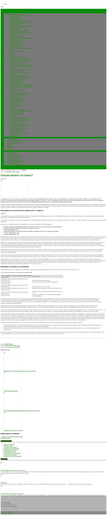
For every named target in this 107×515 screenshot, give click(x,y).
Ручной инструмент (16, 96)
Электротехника (11, 73)
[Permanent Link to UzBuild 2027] (4, 481)
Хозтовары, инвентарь (16, 105)
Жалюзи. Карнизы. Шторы (17, 57)
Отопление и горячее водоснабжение (20, 69)
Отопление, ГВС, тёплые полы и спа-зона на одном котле (20, 371)
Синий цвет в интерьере (11, 391)
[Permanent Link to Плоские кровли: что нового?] (15, 196)
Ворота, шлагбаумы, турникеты (19, 100)
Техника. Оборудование (14, 82)
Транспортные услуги (16, 131)
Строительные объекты (16, 114)
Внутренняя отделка (13, 160)
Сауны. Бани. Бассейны (16, 70)
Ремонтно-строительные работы (19, 125)
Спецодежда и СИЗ (15, 103)
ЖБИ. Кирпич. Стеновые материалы (20, 15)
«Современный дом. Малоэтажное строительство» (13, 470)
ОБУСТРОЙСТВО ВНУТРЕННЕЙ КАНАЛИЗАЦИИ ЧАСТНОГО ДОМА (22, 410)
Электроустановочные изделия (19, 76)
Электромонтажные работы (18, 130)
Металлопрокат (14, 24)
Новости (6, 137)
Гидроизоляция (14, 42)
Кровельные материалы (17, 36)
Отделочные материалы (14, 45)
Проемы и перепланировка (15, 157)
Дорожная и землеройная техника (20, 118)
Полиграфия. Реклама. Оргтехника (20, 133)
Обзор (8, 149)
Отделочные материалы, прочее (19, 61)
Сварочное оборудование (17, 90)
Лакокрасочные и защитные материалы (21, 38)
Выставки (6, 166)
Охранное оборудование (17, 99)
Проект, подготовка (12, 152)
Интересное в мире (12, 139)
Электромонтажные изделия (18, 78)
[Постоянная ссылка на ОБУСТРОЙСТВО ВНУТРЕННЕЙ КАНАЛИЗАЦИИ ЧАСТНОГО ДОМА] (13, 409)
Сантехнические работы (17, 128)
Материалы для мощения (17, 23)
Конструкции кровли (14, 347)
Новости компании (12, 143)
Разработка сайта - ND (7, 513)
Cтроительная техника (13, 163)
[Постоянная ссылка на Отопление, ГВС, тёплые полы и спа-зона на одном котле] (13, 369)
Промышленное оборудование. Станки (21, 85)
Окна (11, 55)
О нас (5, 4)
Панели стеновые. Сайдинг (18, 51)
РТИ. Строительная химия (17, 44)
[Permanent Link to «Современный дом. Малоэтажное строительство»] (4, 469)
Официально (10, 146)
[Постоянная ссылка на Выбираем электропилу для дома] (13, 429)
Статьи (6, 151)
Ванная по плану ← (6, 438)
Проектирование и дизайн (17, 124)
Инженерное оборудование (15, 63)
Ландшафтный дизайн (16, 112)
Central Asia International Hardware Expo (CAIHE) (12, 493)
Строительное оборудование (18, 121)
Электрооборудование (16, 81)
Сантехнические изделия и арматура (21, 64)
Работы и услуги (11, 122)
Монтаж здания (11, 154)
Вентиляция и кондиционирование (20, 72)
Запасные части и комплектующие (20, 87)
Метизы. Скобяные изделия (18, 27)
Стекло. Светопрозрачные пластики (20, 32)
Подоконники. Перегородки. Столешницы (22, 58)
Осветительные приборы (17, 75)
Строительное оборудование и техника (21, 84)
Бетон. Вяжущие (14, 17)
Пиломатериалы (15, 29)
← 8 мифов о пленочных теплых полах (12, 436)
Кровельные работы (16, 127)
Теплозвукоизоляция (16, 39)
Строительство (11, 108)
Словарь (6, 167)
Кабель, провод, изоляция (17, 79)
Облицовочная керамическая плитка (20, 48)
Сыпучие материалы (16, 18)
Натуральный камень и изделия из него (21, 21)
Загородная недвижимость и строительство (22, 111)
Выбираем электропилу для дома (13, 430)
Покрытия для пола (15, 47)
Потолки (12, 53)
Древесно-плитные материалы (19, 30)
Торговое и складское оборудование (20, 60)
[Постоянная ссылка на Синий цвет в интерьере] (13, 389)
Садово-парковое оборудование (19, 109)
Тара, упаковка (14, 106)
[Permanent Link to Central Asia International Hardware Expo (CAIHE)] (4, 492)
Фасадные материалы (16, 41)
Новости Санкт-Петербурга (14, 142)
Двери (12, 54)
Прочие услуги (14, 134)
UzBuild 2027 (4, 482)
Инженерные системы (13, 158)
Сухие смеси (13, 35)
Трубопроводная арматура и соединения (22, 66)
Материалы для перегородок (18, 20)
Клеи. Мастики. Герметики (17, 33)
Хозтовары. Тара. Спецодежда (15, 102)
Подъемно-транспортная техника (19, 120)
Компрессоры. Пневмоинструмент (20, 93)
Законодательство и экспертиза (16, 164)
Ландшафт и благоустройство (15, 161)
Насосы (12, 91)
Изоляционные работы (13, 155)
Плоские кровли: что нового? (17, 175)
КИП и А (12, 88)
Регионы (9, 145)
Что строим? (10, 148)
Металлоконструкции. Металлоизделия (21, 26)
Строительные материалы (14, 14)
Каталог (6, 12)
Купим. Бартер (14, 136)
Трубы (12, 67)
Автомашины (14, 117)
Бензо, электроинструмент (17, 94)
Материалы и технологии (14, 140)
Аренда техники (11, 115)
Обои (11, 50)
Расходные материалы (16, 97)
